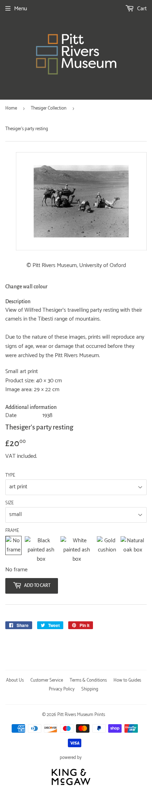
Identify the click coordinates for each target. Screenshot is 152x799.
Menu (20, 8)
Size (9, 503)
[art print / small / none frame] (13, 550)
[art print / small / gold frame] (107, 550)
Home (11, 108)
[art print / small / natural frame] (132, 550)
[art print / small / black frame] (40, 550)
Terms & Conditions (88, 680)
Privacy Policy (62, 689)
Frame (12, 530)
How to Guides (127, 680)
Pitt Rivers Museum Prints (81, 714)
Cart (141, 8)
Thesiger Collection (48, 108)
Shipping (89, 689)
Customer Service (46, 680)
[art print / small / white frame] (76, 550)
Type (10, 475)
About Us (15, 680)
